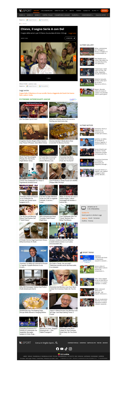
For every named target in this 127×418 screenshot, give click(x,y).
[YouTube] (61, 350)
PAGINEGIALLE (37, 356)
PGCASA (55, 356)
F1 (66, 10)
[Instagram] (70, 350)
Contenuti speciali (73, 343)
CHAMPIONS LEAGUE (62, 15)
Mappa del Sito (91, 343)
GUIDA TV (86, 10)
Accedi (104, 10)
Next (74, 58)
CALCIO (36, 10)
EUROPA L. (76, 15)
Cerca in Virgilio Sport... (45, 343)
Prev (22, 58)
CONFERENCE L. (88, 15)
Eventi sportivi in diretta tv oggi (92, 215)
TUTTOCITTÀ (70, 356)
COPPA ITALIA (48, 15)
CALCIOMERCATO (47, 10)
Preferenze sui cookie (49, 358)
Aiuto (57, 358)
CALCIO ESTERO (101, 15)
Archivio (105, 343)
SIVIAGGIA (80, 356)
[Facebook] (57, 350)
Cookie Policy (40, 358)
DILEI (76, 356)
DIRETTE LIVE (59, 10)
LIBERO (25, 356)
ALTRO (94, 10)
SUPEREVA (101, 356)
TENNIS (78, 10)
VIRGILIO (30, 356)
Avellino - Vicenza (87, 221)
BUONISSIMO (94, 356)
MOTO (72, 10)
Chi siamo (22, 358)
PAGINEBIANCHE (62, 356)
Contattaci (83, 343)
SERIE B (30, 15)
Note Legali (28, 358)
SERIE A (22, 15)
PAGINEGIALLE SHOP (46, 356)
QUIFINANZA (87, 356)
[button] (108, 15)
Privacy (34, 358)
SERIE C (37, 15)
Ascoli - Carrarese (94, 218)
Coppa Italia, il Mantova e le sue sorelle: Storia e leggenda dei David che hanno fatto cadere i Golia (46, 94)
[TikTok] (66, 350)
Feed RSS (99, 343)
